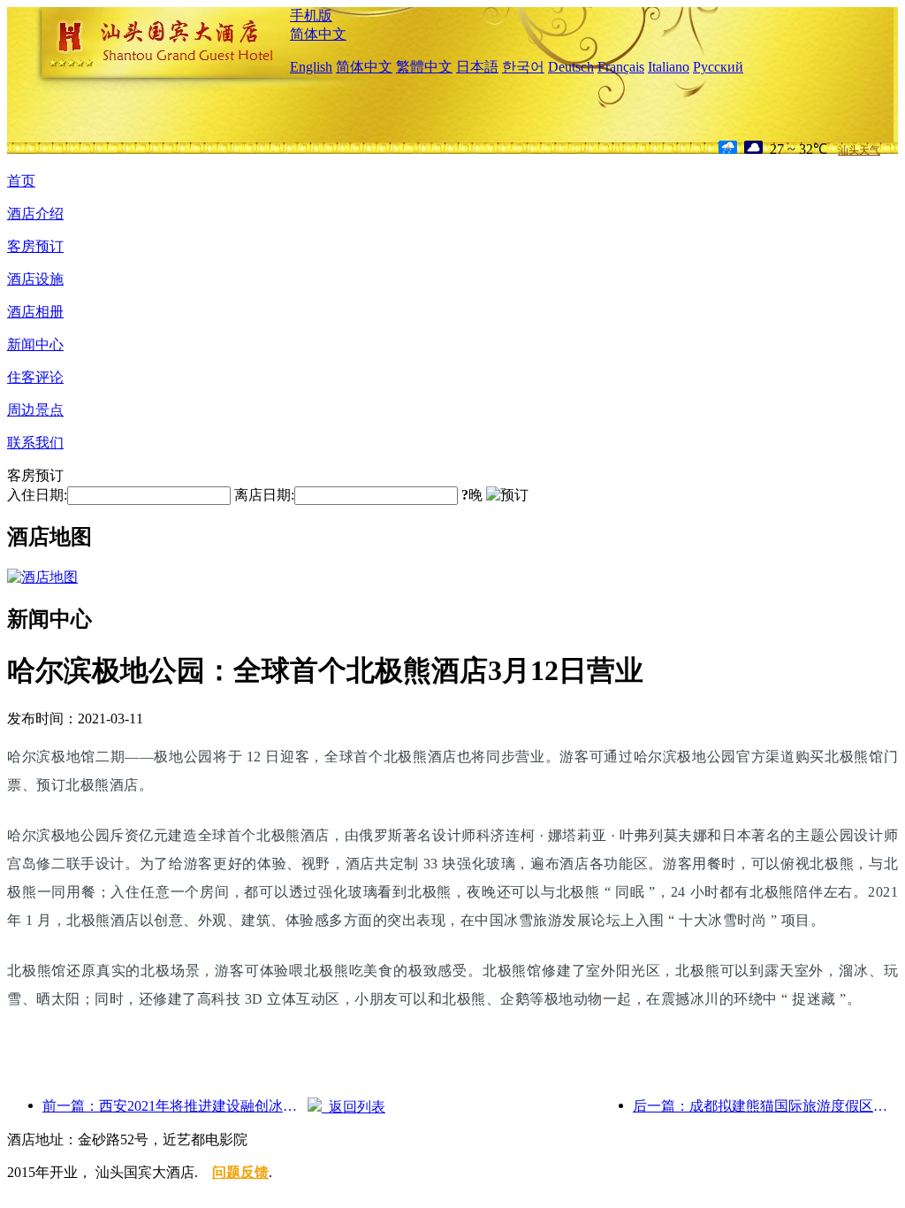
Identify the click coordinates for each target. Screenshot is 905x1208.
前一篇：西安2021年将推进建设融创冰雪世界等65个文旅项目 (175, 1105)
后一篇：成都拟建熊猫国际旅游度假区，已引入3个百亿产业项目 (765, 1105)
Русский (718, 66)
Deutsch (571, 66)
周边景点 (35, 409)
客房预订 (35, 246)
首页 (21, 180)
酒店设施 (35, 279)
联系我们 (35, 442)
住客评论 (35, 377)
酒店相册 (35, 311)
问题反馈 (240, 1172)
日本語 (477, 66)
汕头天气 (859, 150)
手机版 (311, 15)
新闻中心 (35, 344)
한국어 (523, 66)
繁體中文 (424, 66)
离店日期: (264, 494)
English (311, 66)
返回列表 (353, 1106)
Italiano (668, 66)
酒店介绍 (35, 213)
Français (620, 66)
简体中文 (318, 34)
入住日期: (37, 494)
